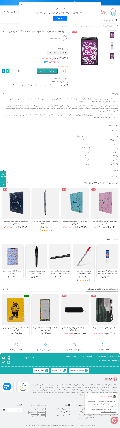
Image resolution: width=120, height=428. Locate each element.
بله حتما (60, 18)
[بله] (9, 358)
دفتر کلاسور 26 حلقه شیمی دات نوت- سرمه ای (16, 222)
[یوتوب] (3, 358)
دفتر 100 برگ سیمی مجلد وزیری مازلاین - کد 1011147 (16, 329)
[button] (60, 94)
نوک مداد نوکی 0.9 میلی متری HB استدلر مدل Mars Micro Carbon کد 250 (107, 273)
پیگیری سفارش (57, 370)
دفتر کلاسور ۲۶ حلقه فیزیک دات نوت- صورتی (104, 222)
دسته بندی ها (109, 20)
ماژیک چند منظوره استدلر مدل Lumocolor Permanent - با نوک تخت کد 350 (60, 273)
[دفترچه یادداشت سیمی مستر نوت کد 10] (12, 256)
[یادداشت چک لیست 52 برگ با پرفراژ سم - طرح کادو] (45, 309)
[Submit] (4, 410)
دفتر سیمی (35, 415)
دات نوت (36, 409)
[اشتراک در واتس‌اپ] (7, 71)
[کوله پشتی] (105, 12)
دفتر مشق (41, 412)
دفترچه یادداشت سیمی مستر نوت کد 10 (12, 272)
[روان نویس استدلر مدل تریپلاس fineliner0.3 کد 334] (83, 256)
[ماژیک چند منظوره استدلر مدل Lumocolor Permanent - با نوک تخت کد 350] (60, 256)
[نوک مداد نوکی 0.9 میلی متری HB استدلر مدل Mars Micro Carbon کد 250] (107, 256)
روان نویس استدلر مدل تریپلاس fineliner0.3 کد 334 (83, 273)
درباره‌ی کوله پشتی (62, 409)
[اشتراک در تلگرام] (3, 71)
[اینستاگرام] (8, 363)
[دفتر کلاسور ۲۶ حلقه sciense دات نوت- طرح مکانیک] (7, 32)
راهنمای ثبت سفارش (77, 370)
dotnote (32, 412)
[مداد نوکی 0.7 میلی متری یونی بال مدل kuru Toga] (45, 203)
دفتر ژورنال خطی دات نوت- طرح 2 (104, 328)
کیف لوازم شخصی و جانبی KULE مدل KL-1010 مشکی (75, 329)
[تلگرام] (3, 363)
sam (43, 415)
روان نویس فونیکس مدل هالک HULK (36, 272)
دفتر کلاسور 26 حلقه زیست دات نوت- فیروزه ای (75, 222)
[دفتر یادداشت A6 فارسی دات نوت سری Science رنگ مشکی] (3, 32)
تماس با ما (64, 412)
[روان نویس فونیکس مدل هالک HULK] (36, 256)
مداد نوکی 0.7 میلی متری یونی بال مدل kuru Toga (45, 222)
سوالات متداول (39, 370)
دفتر (43, 409)
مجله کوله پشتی (62, 415)
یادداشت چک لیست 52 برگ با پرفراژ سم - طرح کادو (45, 329)
